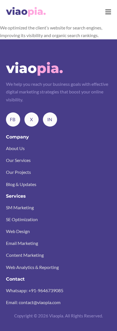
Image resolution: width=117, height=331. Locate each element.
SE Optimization (22, 219)
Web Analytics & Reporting (32, 267)
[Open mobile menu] (108, 12)
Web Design (18, 231)
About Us (15, 148)
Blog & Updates (21, 184)
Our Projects (18, 172)
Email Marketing (22, 243)
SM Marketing (20, 207)
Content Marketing (25, 255)
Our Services (18, 160)
